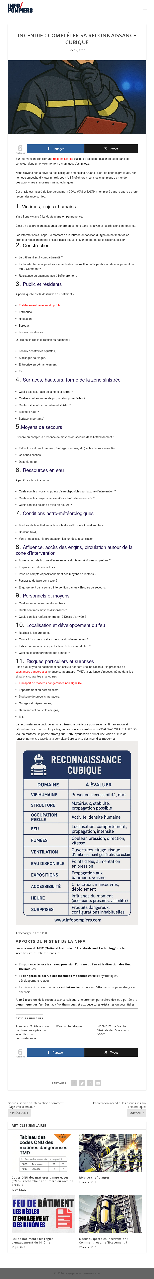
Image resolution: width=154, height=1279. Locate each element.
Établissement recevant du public (40, 305)
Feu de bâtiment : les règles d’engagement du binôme (32, 1240)
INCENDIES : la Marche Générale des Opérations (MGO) (113, 1030)
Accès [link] (22, 560)
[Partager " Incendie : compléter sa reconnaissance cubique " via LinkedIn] (90, 1083)
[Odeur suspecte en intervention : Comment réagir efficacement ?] (110, 1214)
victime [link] (34, 216)
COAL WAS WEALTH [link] (82, 191)
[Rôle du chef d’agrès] (110, 1153)
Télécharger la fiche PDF (32, 933)
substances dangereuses (32, 671)
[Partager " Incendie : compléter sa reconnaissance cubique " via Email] (98, 1083)
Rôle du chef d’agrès (69, 1026)
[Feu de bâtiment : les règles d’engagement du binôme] (43, 1214)
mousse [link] (73, 448)
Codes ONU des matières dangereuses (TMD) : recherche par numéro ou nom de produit (42, 1181)
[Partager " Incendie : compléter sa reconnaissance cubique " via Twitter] (82, 1083)
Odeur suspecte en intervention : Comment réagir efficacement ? (103, 1240)
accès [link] (51, 546)
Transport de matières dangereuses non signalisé (50, 683)
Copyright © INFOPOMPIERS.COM (82, 1273)
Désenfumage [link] (28, 462)
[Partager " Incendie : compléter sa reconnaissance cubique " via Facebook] (74, 1083)
